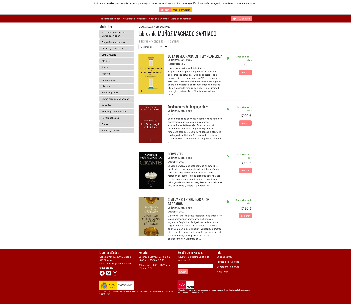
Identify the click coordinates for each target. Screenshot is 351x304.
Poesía (105, 124)
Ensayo (105, 67)
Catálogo (142, 18)
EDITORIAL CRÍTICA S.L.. (176, 161)
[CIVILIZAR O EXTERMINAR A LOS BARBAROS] (151, 216)
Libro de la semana (181, 18)
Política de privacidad (228, 261)
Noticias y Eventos (159, 18)
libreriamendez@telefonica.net (115, 263)
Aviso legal (222, 271)
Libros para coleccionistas (115, 99)
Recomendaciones (111, 18)
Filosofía (106, 73)
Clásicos (106, 61)
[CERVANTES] (151, 170)
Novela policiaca (110, 117)
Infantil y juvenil (110, 92)
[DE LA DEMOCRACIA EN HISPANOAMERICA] (151, 73)
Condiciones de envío (228, 266)
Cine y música (109, 54)
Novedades (129, 18)
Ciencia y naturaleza (112, 48)
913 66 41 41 (106, 260)
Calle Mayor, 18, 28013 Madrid (115, 256)
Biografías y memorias (113, 42)
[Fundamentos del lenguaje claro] (150, 123)
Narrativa (106, 105)
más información (181, 9)
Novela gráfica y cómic (114, 111)
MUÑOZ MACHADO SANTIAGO (180, 60)
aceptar (165, 9)
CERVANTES (175, 154)
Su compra (244, 18)
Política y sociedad (111, 130)
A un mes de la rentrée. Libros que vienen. (114, 34)
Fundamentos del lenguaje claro (188, 106)
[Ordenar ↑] (166, 46)
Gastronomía (108, 80)
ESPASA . (171, 114)
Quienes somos (224, 256)
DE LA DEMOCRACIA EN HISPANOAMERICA (195, 56)
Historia (106, 86)
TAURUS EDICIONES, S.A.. (177, 64)
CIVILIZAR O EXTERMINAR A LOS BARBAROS (188, 201)
